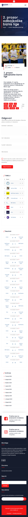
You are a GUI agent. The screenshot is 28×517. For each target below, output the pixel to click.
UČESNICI (17, 67)
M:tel (12, 207)
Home (4, 27)
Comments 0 (23, 106)
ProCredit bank (14, 198)
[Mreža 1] (18, 234)
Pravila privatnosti (17, 513)
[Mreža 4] (18, 247)
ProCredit (12, 108)
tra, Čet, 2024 (9, 65)
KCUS (12, 183)
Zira (12, 212)
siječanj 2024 (8, 395)
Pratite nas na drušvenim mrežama (16, 417)
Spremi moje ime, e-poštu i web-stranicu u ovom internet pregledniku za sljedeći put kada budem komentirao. (14, 160)
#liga (11, 103)
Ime (6, 138)
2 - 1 (14, 244)
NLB (15, 106)
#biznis (6, 103)
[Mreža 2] (18, 259)
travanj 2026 (8, 376)
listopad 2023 (8, 399)
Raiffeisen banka (15, 193)
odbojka (6, 108)
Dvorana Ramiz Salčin (7, 470)
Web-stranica (5, 151)
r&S (17, 108)
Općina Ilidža (14, 188)
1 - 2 (14, 256)
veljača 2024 (8, 392)
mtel (10, 106)
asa (15, 103)
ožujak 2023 (8, 402)
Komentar (7, 125)
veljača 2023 (8, 405)
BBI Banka (13, 202)
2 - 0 (14, 237)
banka (5, 106)
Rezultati (9, 513)
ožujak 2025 (8, 379)
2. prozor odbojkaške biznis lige (15, 27)
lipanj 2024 (8, 386)
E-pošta (7, 145)
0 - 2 (14, 250)
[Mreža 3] (18, 241)
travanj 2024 (8, 389)
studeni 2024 (8, 382)
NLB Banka (13, 217)
